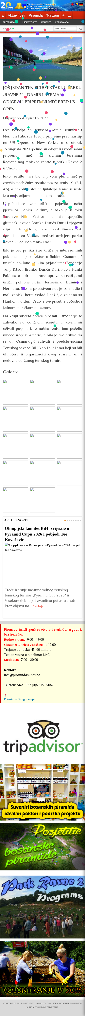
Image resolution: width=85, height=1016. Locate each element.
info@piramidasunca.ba (22, 675)
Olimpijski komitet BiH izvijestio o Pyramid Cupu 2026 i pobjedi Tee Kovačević (37, 534)
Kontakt (46, 22)
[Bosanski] (77, 4)
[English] (72, 4)
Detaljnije (38, 606)
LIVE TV (7, 28)
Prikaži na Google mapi (19, 699)
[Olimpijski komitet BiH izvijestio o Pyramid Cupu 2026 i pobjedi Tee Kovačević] (42, 564)
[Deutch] (81, 4)
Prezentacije (10, 22)
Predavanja (62, 22)
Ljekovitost (30, 22)
